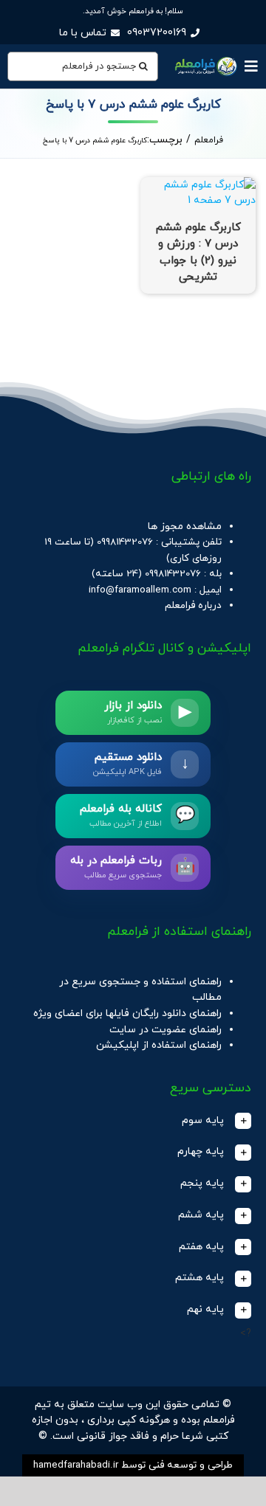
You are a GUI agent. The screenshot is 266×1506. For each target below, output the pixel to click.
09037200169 (156, 33)
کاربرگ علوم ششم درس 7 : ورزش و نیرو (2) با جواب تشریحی (198, 253)
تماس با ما (82, 33)
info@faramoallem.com (140, 590)
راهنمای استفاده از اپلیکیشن (159, 1045)
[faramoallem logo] (205, 59)
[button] (133, 1121)
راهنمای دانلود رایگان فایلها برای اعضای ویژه (127, 1013)
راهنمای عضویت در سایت (165, 1030)
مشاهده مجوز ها (185, 526)
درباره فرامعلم (193, 605)
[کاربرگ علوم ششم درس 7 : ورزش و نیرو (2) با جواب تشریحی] (198, 185)
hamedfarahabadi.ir (75, 1465)
